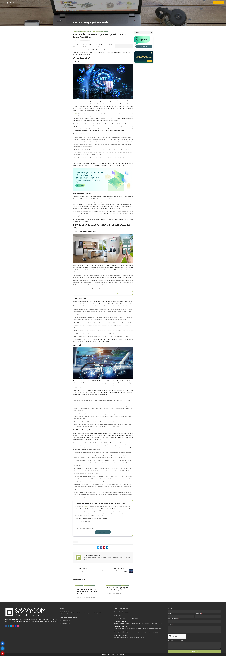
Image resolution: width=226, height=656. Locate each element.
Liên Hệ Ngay (102, 532)
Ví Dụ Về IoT (75, 541)
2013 (76, 114)
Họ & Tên (170, 608)
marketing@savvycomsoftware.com (68, 617)
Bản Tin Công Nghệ (76, 31)
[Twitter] (11, 626)
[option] (87, 591)
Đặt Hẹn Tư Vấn (219, 3)
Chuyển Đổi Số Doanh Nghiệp (87, 31)
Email (169, 613)
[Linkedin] (8, 626)
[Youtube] (13, 626)
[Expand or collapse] (131, 45)
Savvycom (86, 506)
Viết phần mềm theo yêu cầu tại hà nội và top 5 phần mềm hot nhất (87, 591)
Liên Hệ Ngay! (194, 651)
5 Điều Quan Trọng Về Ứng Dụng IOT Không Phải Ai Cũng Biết (105, 293)
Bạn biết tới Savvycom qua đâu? (175, 640)
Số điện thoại (198, 613)
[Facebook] (6, 626)
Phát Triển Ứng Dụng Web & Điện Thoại (100, 31)
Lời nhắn (170, 624)
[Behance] (15, 626)
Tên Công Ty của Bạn (173, 618)
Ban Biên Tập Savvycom (85, 40)
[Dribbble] (18, 626)
